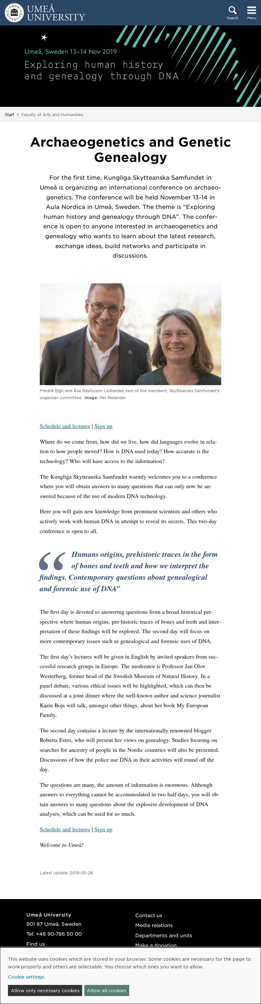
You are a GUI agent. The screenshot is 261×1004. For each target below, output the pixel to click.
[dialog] (130, 975)
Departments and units (163, 935)
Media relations (154, 925)
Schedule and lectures (65, 426)
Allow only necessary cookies (45, 990)
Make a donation (156, 945)
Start (9, 114)
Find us (35, 944)
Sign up (103, 426)
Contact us (148, 915)
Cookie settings (26, 977)
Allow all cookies (106, 990)
